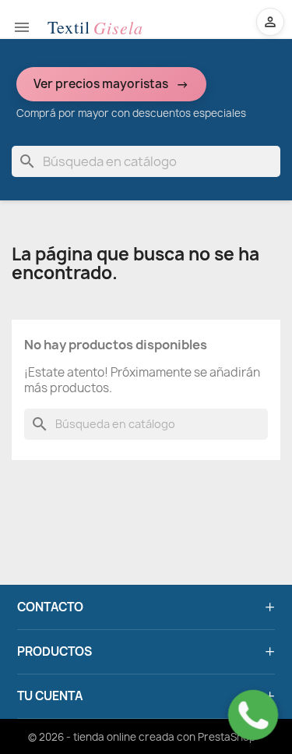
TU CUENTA (50, 696)
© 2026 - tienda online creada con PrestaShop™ (146, 737)
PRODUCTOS (54, 651)
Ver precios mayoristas (100, 84)
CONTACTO (50, 607)
